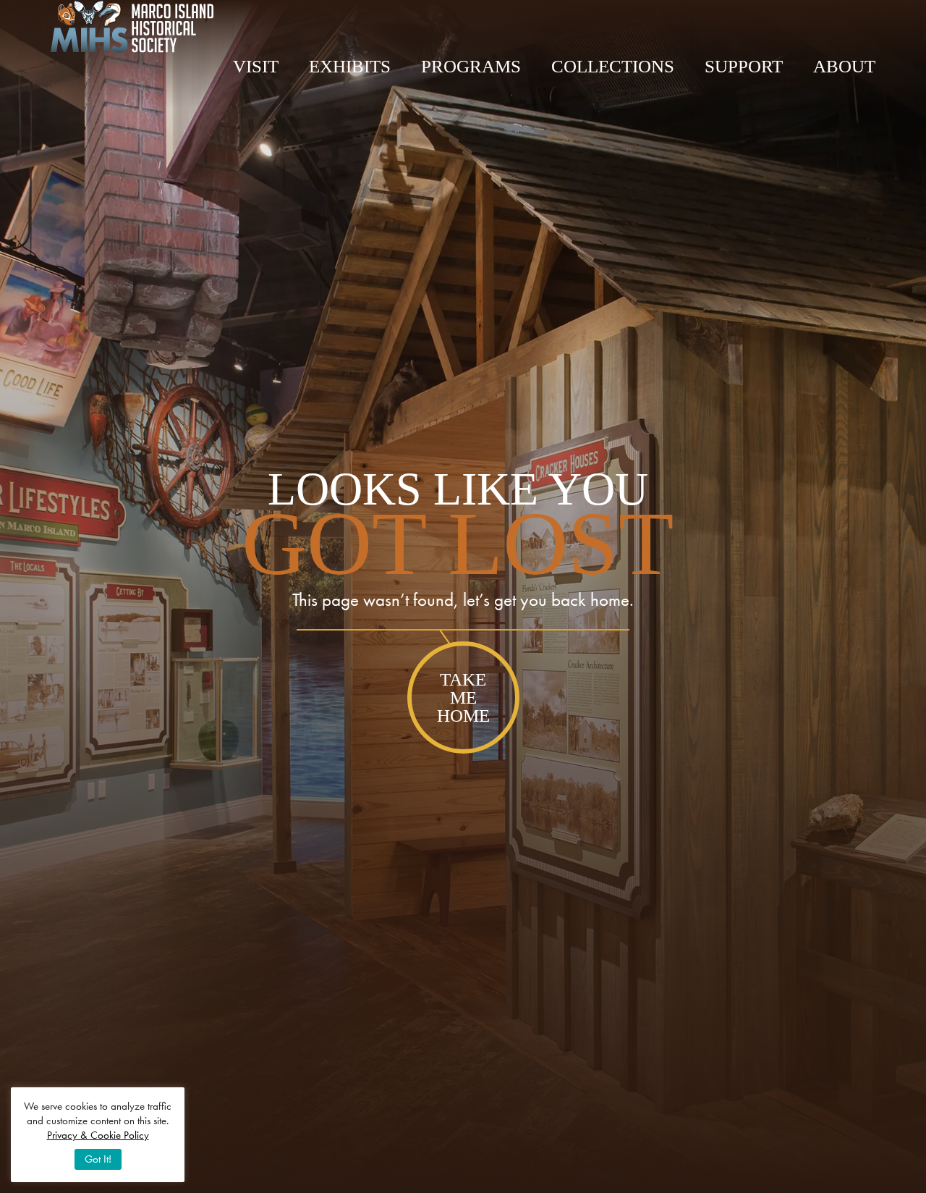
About (844, 66)
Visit (256, 66)
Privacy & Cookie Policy (98, 1135)
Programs (471, 66)
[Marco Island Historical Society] (132, 26)
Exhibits (350, 66)
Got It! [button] (98, 1159)
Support (744, 66)
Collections (612, 66)
